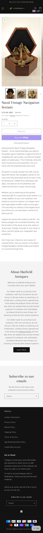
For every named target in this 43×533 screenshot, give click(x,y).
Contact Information (12, 417)
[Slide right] (40, 94)
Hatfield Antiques (17, 529)
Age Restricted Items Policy (14, 442)
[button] (2, 8)
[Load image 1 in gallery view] (10, 94)
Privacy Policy (9, 422)
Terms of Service (11, 437)
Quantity (5, 119)
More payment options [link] (21, 143)
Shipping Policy (10, 432)
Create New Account (12, 447)
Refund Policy (9, 427)
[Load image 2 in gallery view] (21, 94)
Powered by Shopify (30, 529)
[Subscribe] (36, 396)
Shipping (12, 115)
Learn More (21, 350)
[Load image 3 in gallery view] (32, 94)
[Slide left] (2, 94)
